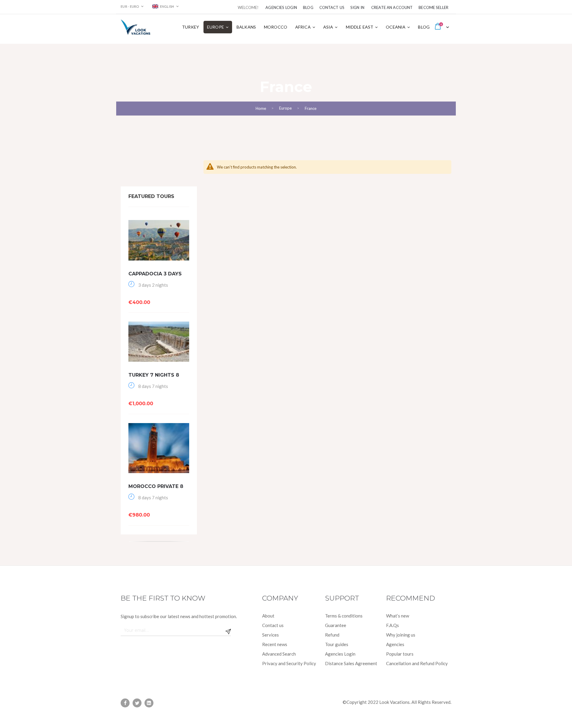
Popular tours (400, 653)
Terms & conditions (344, 615)
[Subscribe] (228, 630)
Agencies (395, 644)
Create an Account (392, 7)
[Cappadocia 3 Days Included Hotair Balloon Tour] (158, 240)
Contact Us (331, 7)
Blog (308, 7)
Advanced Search (279, 653)
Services (270, 634)
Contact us (273, 625)
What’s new (397, 615)
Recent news (274, 644)
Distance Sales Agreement (351, 663)
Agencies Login (281, 7)
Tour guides (336, 644)
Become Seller (433, 7)
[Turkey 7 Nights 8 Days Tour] (158, 342)
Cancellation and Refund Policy (417, 663)
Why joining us (400, 634)
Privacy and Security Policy (289, 663)
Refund (332, 634)
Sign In (357, 7)
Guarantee (335, 625)
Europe (285, 108)
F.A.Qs (392, 625)
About (268, 615)
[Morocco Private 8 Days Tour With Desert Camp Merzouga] (158, 448)
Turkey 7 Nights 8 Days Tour (153, 378)
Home (261, 108)
